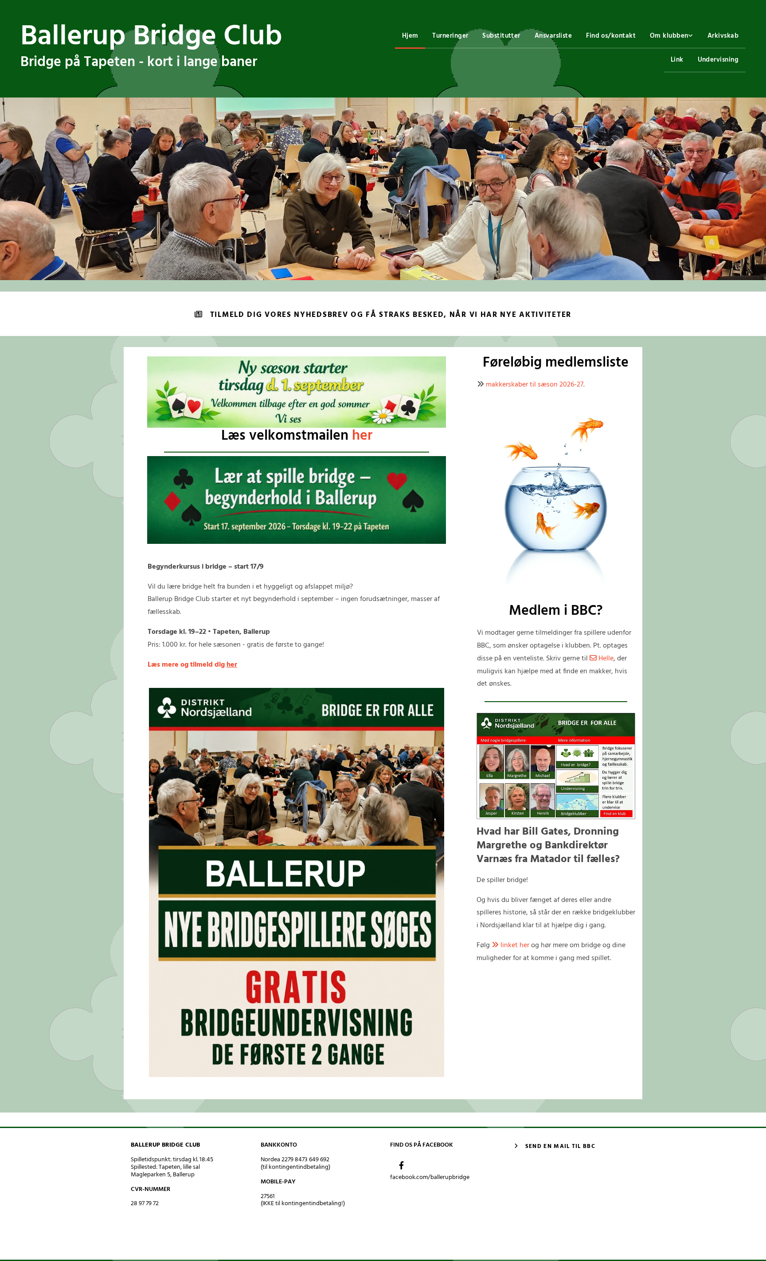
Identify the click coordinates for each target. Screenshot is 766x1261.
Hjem (410, 36)
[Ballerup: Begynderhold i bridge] (296, 500)
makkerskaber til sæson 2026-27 (534, 384)
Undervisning (718, 60)
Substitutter (501, 36)
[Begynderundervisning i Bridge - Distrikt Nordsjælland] (556, 766)
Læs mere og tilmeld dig (192, 665)
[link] (671, 37)
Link (677, 60)
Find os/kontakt (611, 36)
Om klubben (669, 36)
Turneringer (450, 36)
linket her (510, 945)
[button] (383, 315)
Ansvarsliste (553, 36)
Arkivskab (723, 36)
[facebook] (401, 1165)
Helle (602, 658)
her (362, 436)
